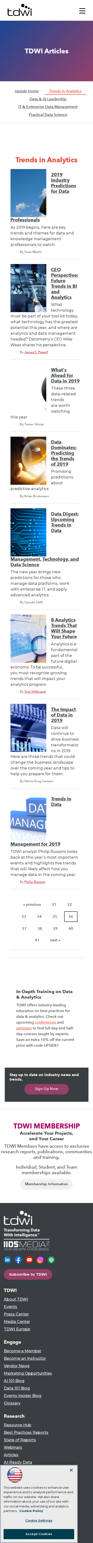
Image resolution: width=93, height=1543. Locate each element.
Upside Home (27, 91)
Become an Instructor (25, 1358)
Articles (11, 1455)
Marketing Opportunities (28, 1373)
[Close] (71, 1470)
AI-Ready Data (18, 1462)
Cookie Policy (31, 1511)
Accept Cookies (39, 1534)
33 (23, 916)
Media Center (17, 1321)
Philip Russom (34, 882)
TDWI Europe (17, 1329)
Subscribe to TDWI (28, 1274)
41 (37, 940)
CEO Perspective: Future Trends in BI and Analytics (64, 283)
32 (69, 904)
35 (54, 916)
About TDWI (16, 1299)
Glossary (12, 1403)
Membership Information (46, 1184)
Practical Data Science (48, 114)
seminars (24, 1028)
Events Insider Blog (22, 1395)
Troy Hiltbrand (35, 691)
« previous (32, 904)
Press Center (16, 1314)
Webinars (13, 1447)
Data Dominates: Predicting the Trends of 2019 (64, 453)
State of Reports (20, 1440)
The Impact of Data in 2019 (63, 715)
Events (10, 1306)
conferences (45, 1022)
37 (24, 928)
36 (70, 916)
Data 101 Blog (17, 1388)
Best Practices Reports (26, 1432)
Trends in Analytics (65, 91)
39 (55, 928)
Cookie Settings (38, 1520)
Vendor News (17, 1366)
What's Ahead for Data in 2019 (65, 375)
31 (54, 904)
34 (39, 916)
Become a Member (22, 1351)
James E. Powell (36, 352)
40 (70, 928)
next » (55, 940)
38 (39, 928)
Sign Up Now (46, 1088)
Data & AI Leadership (48, 99)
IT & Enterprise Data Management (48, 106)
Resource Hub (17, 1425)
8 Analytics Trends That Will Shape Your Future (64, 628)
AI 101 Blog (14, 1381)
